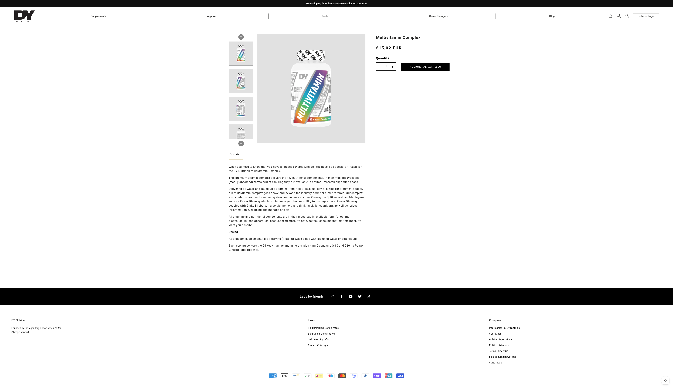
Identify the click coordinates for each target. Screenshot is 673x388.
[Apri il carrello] (626, 16)
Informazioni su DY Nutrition (504, 327)
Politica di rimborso (499, 345)
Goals (325, 16)
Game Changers (438, 16)
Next (241, 143)
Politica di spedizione (500, 339)
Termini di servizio (498, 351)
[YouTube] (350, 296)
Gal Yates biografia (318, 339)
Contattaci (495, 333)
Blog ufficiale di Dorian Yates (323, 327)
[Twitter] (360, 296)
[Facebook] (341, 296)
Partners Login (645, 16)
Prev (241, 37)
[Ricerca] (611, 16)
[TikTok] (369, 296)
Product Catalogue (318, 345)
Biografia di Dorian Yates (321, 333)
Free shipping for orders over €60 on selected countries (336, 3)
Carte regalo (495, 362)
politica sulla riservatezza (502, 356)
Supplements (98, 16)
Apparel (211, 16)
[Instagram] (332, 296)
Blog (552, 16)
